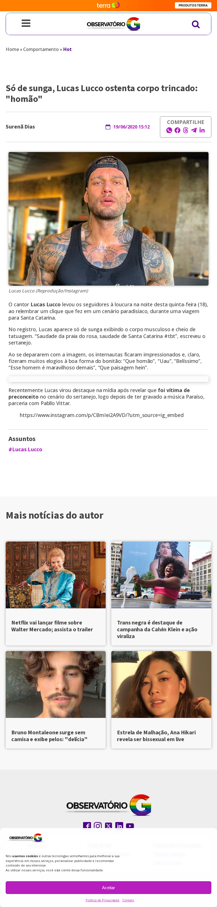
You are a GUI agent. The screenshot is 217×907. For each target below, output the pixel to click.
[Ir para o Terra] (108, 5)
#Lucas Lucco (25, 449)
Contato (128, 900)
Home (12, 49)
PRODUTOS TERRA (193, 5)
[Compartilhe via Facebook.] (177, 132)
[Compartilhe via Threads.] (185, 132)
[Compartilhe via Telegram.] (193, 132)
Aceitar (108, 887)
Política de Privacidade (103, 900)
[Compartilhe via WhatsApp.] (169, 132)
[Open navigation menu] (26, 24)
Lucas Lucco (46, 304)
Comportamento (41, 49)
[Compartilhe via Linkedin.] (202, 132)
